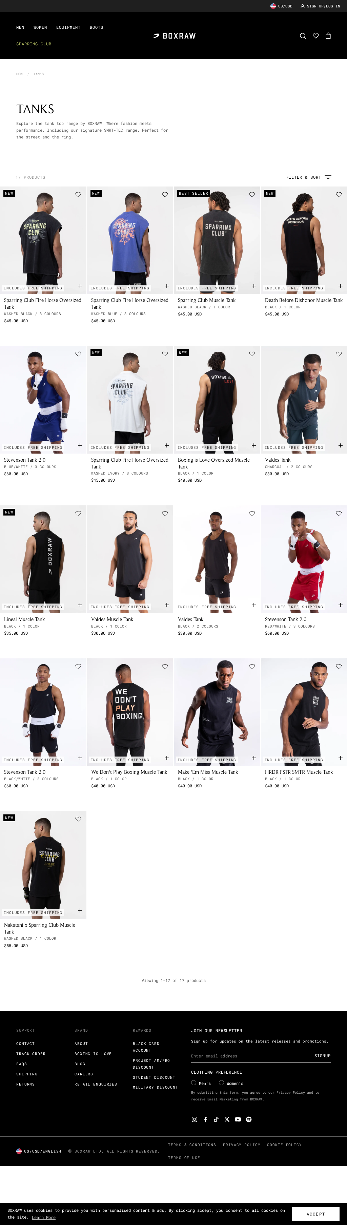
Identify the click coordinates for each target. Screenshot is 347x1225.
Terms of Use (184, 1157)
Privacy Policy (291, 1092)
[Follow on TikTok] (216, 1119)
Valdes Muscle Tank (112, 619)
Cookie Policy (284, 1144)
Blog (80, 1063)
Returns (25, 1084)
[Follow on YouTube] (237, 1119)
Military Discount (155, 1087)
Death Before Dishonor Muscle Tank (304, 300)
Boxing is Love (93, 1053)
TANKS (39, 74)
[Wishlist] (316, 36)
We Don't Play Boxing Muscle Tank (129, 772)
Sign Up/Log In (323, 5)
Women (40, 27)
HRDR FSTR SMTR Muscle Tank (299, 772)
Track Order (31, 1053)
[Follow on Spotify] (248, 1119)
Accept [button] (316, 1214)
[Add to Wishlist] (78, 195)
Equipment (68, 27)
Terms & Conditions (192, 1144)
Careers (84, 1073)
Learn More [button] (44, 1217)
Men (20, 27)
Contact (25, 1043)
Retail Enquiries (96, 1084)
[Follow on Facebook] (205, 1119)
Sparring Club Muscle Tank (207, 300)
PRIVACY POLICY (241, 1144)
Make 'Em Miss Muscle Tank (208, 772)
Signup (322, 1055)
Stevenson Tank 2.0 (24, 460)
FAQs (21, 1063)
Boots (96, 27)
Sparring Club (33, 43)
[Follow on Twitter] (227, 1119)
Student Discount (154, 1077)
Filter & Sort (303, 177)
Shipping (27, 1073)
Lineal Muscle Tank (24, 619)
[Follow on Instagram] (194, 1119)
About (81, 1043)
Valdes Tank (278, 460)
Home (20, 74)
